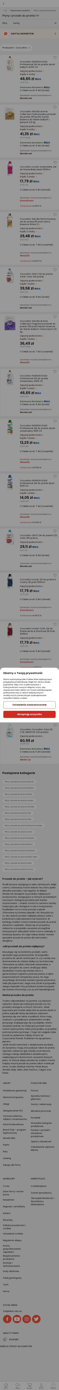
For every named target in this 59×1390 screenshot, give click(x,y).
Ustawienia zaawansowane (29, 704)
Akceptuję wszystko (29, 714)
